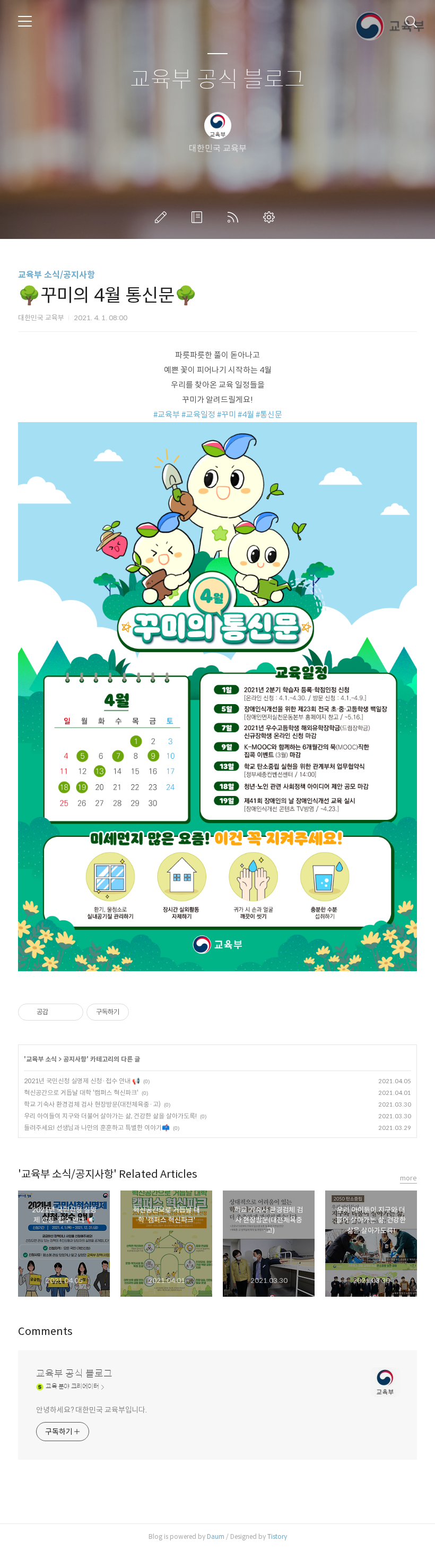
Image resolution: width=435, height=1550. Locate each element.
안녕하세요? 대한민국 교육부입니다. (91, 1410)
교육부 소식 (41, 1059)
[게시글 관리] (71, 1012)
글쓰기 (163, 217)
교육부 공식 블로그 (217, 80)
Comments (45, 1331)
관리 (271, 217)
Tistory (277, 1536)
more (408, 1178)
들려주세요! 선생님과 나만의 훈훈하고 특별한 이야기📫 (97, 1128)
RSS (235, 217)
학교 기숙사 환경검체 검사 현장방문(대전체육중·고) (92, 1104)
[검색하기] (411, 21)
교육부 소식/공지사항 (56, 274)
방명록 (199, 217)
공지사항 (74, 1059)
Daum (215, 1536)
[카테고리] (25, 21)
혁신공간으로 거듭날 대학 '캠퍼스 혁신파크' (81, 1093)
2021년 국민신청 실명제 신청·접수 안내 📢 (82, 1081)
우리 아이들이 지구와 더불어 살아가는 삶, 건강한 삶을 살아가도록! (110, 1116)
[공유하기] (58, 1012)
